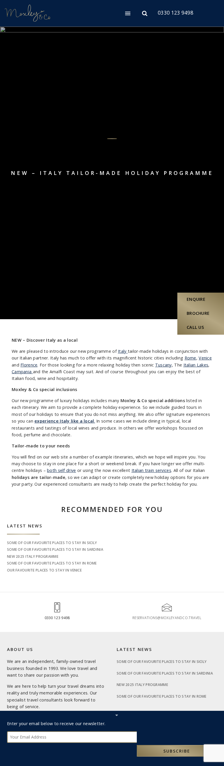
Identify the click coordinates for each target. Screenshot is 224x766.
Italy (123, 351)
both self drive (61, 470)
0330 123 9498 (175, 12)
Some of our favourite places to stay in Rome (52, 563)
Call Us (195, 327)
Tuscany (163, 365)
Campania (22, 371)
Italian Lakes (196, 365)
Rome (190, 358)
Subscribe (176, 751)
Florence (28, 365)
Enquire (196, 299)
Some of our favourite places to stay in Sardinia (55, 549)
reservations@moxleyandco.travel (166, 617)
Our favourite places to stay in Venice (44, 570)
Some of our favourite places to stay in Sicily (52, 542)
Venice (205, 358)
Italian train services (151, 470)
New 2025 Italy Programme (32, 556)
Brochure (198, 313)
